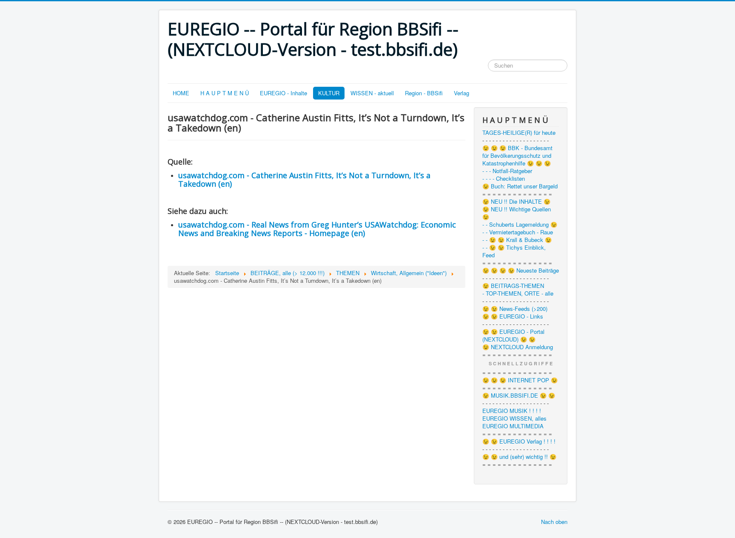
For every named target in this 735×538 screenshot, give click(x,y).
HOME (181, 93)
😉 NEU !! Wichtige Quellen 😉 (516, 213)
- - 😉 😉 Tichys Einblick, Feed (514, 251)
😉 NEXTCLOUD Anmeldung (517, 347)
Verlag (461, 93)
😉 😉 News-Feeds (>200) (514, 309)
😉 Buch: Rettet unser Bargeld (520, 186)
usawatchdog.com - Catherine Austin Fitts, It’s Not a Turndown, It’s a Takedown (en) (304, 179)
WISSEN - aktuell (372, 93)
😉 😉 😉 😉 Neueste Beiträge (520, 270)
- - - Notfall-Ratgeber (507, 171)
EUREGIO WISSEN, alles (514, 418)
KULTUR (328, 93)
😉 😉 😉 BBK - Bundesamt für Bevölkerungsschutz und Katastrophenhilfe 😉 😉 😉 (517, 155)
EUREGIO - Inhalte (283, 93)
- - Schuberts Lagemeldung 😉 (519, 224)
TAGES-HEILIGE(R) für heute (519, 133)
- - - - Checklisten (503, 178)
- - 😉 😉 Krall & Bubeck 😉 (517, 240)
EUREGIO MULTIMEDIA (513, 426)
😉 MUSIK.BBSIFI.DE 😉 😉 (518, 395)
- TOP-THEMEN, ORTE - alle (517, 293)
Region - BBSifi (424, 93)
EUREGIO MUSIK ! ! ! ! (511, 411)
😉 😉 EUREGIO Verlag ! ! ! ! (519, 441)
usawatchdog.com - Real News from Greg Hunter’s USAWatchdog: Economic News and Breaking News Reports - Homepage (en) (317, 228)
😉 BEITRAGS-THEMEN (513, 286)
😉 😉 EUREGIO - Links (512, 316)
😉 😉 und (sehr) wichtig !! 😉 (519, 457)
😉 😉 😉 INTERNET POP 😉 (520, 380)
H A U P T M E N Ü (224, 93)
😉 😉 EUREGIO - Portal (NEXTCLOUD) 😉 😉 (513, 335)
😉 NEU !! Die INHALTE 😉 (516, 201)
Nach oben (554, 522)
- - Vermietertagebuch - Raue (517, 232)
